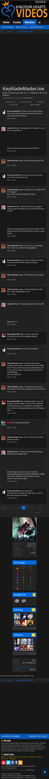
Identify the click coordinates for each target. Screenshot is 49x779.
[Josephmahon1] (17, 648)
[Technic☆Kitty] (24, 641)
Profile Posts (10, 102)
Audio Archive (22, 757)
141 (23, 508)
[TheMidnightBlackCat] (30, 641)
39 (33, 609)
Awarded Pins (35, 105)
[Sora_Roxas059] (30, 623)
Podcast (40, 757)
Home (6, 22)
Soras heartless (13, 111)
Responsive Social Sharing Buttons (12, 778)
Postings (40, 102)
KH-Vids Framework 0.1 (8, 768)
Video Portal (32, 757)
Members (30, 22)
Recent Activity (26, 102)
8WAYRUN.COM (28, 676)
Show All (32, 629)
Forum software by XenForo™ (10, 766)
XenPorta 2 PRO (5, 676)
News (3, 757)
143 (32, 508)
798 (39, 508)
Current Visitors (8, 27)
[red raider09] (30, 648)
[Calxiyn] (17, 616)
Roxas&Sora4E (13, 334)
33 (33, 634)
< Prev (3, 508)
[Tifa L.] (30, 616)
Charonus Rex (12, 160)
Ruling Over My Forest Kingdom (25, 667)
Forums (17, 22)
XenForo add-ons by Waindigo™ (11, 774)
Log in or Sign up (40, 2)
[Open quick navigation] (47, 31)
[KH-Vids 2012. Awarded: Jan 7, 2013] (24, 604)
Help (44, 736)
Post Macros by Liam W (27, 766)
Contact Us (35, 736)
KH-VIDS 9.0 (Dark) (11, 736)
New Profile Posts (36, 27)
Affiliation (13, 759)
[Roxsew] (17, 641)
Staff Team (4, 759)
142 (28, 508)
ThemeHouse (30, 770)
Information (13, 105)
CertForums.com (30, 778)
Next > (37, 513)
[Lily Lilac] (24, 616)
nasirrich (10, 128)
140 (19, 508)
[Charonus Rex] (24, 648)
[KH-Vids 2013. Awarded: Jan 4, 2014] (17, 604)
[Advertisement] (24, 59)
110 (34, 550)
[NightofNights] (17, 623)
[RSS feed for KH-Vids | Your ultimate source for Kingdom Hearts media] (20, 762)
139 (15, 508)
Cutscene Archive (11, 757)
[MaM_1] (24, 623)
